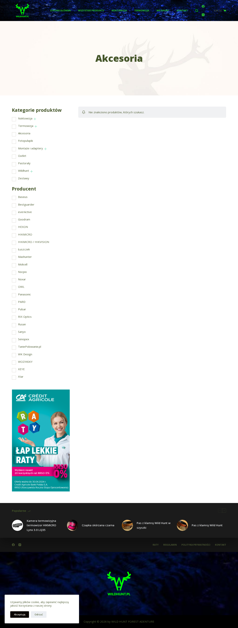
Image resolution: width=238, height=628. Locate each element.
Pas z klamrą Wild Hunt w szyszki (154, 525)
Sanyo (22, 332)
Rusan (22, 324)
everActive (25, 212)
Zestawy (23, 178)
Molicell (22, 264)
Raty (156, 544)
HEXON (23, 227)
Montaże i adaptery (30, 148)
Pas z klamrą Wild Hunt (207, 525)
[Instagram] (203, 14)
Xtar (20, 376)
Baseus (23, 197)
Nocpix (22, 272)
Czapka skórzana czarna (98, 525)
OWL (21, 287)
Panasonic (24, 294)
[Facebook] (203, 6)
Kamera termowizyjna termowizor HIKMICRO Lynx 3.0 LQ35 (41, 525)
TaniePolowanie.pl (29, 346)
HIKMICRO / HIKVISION (33, 242)
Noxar (22, 279)
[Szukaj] (196, 10)
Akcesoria (24, 133)
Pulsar (22, 309)
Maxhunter (25, 257)
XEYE (21, 369)
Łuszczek (24, 249)
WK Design (25, 354)
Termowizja (141, 10)
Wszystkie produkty (91, 10)
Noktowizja (119, 10)
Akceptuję (19, 614)
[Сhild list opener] (35, 119)
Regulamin (170, 544)
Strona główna (60, 10)
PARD (21, 302)
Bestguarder (26, 204)
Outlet (22, 156)
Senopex (23, 339)
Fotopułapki (25, 140)
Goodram (24, 219)
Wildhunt (163, 10)
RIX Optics (25, 316)
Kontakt (182, 10)
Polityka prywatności (195, 544)
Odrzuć (39, 614)
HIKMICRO (25, 234)
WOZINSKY (25, 361)
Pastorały (24, 163)
